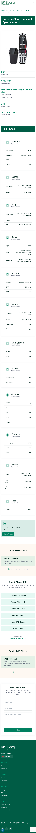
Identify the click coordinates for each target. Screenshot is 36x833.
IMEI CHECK (4, 11)
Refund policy (4, 810)
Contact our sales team (17, 638)
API (2, 792)
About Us (3, 778)
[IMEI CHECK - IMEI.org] (8, 3)
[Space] (8, 747)
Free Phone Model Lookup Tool (19, 11)
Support (3, 768)
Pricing (3, 790)
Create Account (8, 534)
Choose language (6, 753)
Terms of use (4, 804)
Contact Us (4, 780)
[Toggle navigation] (33, 2)
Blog (2, 766)
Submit (18, 730)
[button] (9, 569)
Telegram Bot (4, 795)
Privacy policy (4, 807)
